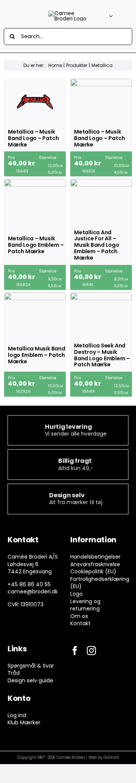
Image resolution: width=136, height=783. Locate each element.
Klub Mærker (24, 722)
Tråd (14, 673)
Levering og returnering (85, 605)
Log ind (17, 715)
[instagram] (91, 650)
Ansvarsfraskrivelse (95, 564)
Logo (76, 594)
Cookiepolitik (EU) (93, 571)
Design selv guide (30, 680)
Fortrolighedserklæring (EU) (99, 582)
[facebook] (74, 650)
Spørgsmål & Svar (31, 665)
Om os (79, 616)
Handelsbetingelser (95, 556)
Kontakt (80, 623)
